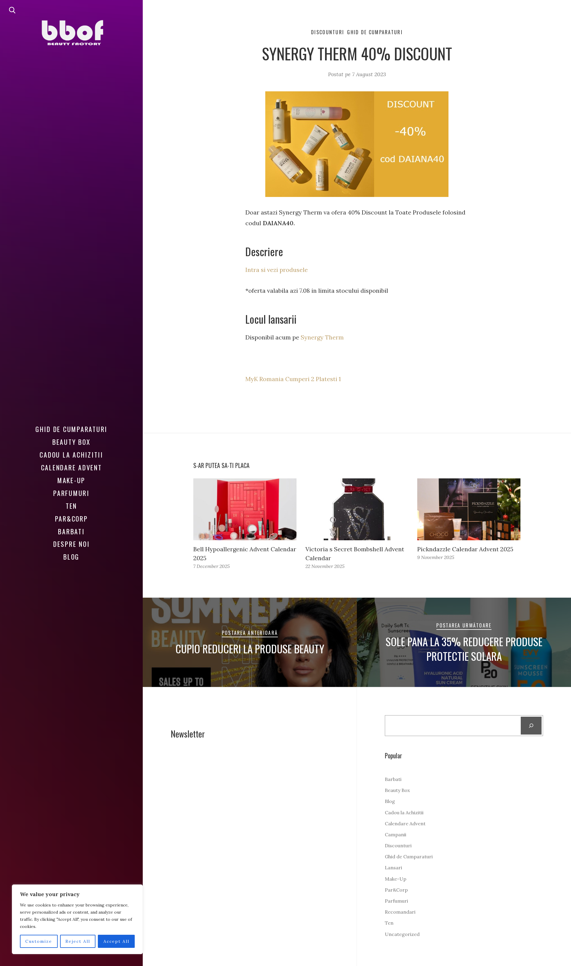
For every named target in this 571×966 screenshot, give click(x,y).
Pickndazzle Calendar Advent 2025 (465, 549)
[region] (77, 919)
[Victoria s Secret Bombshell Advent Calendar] (357, 509)
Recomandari (400, 912)
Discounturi (327, 32)
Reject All (77, 941)
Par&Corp (71, 518)
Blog (71, 556)
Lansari (393, 868)
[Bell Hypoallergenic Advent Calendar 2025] (245, 509)
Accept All (116, 941)
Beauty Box (71, 442)
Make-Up (71, 480)
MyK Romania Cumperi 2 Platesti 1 (293, 379)
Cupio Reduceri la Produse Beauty (249, 648)
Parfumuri (71, 493)
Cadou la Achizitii (71, 454)
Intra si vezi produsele (276, 269)
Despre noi (71, 544)
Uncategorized (402, 934)
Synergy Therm (322, 337)
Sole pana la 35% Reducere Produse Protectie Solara (464, 649)
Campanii (395, 834)
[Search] (531, 726)
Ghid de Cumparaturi (71, 429)
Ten (71, 506)
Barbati (71, 531)
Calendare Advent (71, 467)
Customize (38, 941)
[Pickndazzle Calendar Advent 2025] (468, 509)
